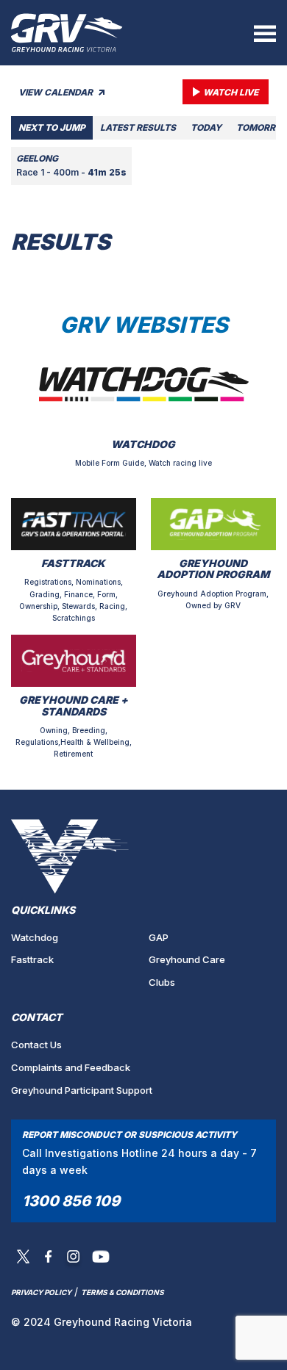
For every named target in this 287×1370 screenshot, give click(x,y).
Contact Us (36, 1044)
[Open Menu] (265, 33)
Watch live (230, 92)
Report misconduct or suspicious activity (129, 1134)
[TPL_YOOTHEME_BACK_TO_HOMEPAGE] (67, 32)
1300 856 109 (71, 1201)
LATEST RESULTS (138, 127)
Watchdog (34, 937)
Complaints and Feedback (70, 1067)
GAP (159, 937)
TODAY (206, 127)
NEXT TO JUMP (51, 127)
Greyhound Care (187, 959)
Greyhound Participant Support (81, 1090)
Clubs (162, 982)
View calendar (56, 92)
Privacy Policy (41, 1292)
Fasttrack (32, 959)
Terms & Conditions (122, 1292)
